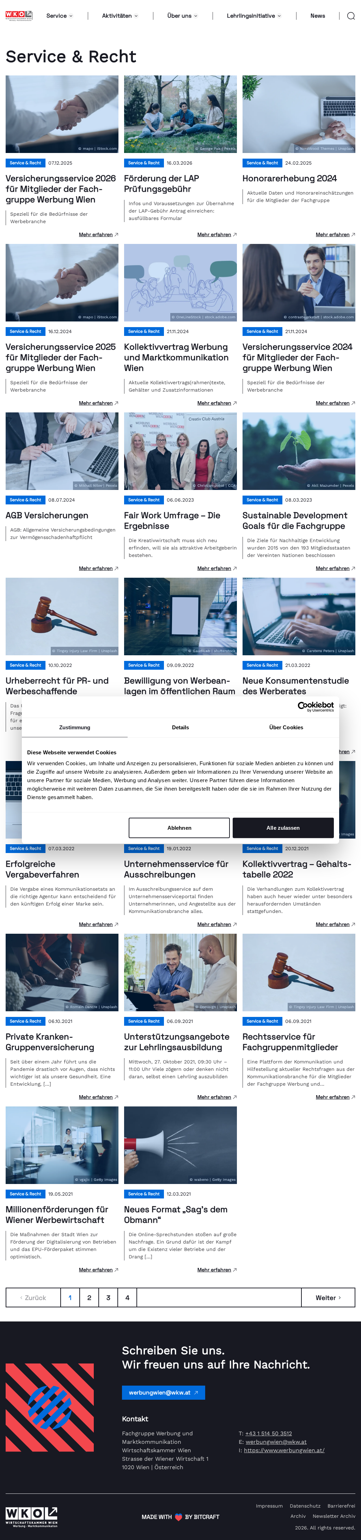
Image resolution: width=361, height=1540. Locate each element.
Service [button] (57, 15)
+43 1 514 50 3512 (268, 1433)
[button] (347, 16)
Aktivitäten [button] (117, 15)
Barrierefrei (341, 1506)
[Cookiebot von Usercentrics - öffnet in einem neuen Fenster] (303, 706)
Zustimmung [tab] (75, 727)
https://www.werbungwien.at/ (284, 1450)
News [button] (318, 15)
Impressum (269, 1506)
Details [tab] (180, 727)
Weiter (326, 1298)
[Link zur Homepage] (19, 16)
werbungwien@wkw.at (159, 1392)
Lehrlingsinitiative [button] (251, 15)
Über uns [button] (179, 15)
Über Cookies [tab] (286, 727)
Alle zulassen (283, 828)
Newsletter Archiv (334, 1516)
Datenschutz (305, 1506)
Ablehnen (179, 828)
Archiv (298, 1516)
